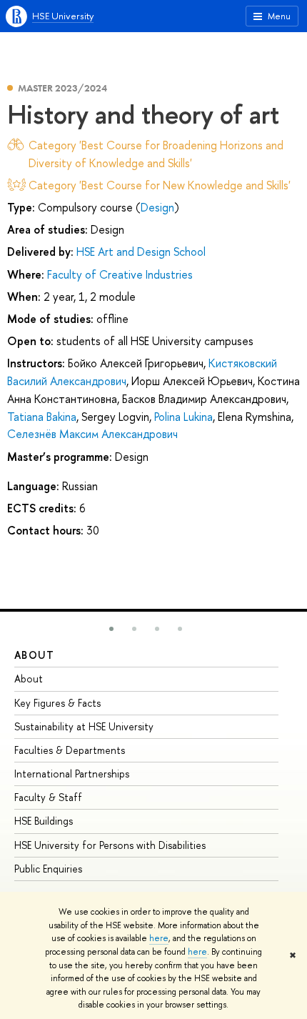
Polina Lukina (183, 416)
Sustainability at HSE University (84, 726)
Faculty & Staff (48, 797)
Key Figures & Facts (57, 703)
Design (157, 207)
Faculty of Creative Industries (120, 274)
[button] (111, 628)
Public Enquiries (48, 868)
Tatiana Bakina (41, 416)
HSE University (63, 15)
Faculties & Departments (69, 750)
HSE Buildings (43, 820)
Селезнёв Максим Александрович (92, 434)
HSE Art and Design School (141, 251)
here (158, 938)
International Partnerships (71, 773)
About (34, 655)
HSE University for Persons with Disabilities (110, 845)
